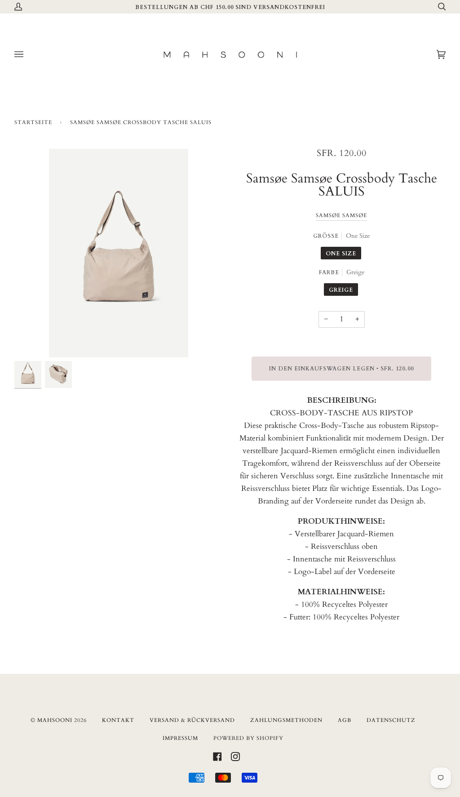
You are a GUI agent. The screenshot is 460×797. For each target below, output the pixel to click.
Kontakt (118, 720)
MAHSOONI (54, 720)
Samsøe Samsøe (341, 215)
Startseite (33, 122)
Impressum (180, 738)
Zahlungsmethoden (286, 720)
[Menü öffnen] (27, 54)
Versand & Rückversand (192, 720)
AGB (344, 720)
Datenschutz (391, 720)
